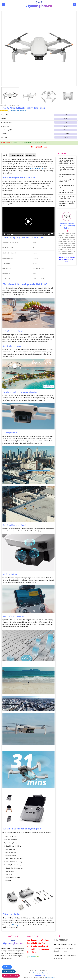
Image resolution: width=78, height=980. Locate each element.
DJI (18, 105)
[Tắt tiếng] (49, 234)
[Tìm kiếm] (74, 4)
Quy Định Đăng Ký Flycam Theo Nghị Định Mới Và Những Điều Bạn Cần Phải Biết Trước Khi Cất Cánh (67, 161)
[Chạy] (5, 234)
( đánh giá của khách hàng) (17, 111)
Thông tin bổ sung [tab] (16, 155)
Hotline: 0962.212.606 (11, 975)
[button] (28, 221)
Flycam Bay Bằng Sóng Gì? (66, 186)
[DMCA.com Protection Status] (33, 956)
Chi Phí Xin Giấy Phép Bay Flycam (67, 175)
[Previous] (5, 48)
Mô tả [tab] (5, 155)
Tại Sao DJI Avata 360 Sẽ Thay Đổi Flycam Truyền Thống (67, 169)
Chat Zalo (7, 967)
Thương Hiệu (12, 105)
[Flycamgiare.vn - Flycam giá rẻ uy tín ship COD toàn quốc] (39, 4)
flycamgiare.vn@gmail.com (41, 973)
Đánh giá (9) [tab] (30, 155)
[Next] (72, 48)
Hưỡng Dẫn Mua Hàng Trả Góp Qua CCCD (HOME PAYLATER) (67, 203)
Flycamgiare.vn (50, 977)
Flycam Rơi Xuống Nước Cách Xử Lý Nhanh (66, 197)
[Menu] (3, 4)
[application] (28, 221)
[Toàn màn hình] (52, 234)
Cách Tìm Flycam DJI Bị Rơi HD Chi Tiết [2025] (66, 191)
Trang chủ (3, 105)
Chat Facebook (9, 971)
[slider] (27, 234)
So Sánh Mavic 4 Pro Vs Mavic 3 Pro (66, 181)
